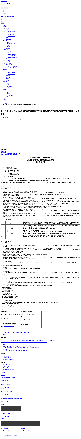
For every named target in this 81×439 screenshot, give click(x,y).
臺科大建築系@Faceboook (8, 369)
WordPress (11, 437)
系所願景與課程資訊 (10, 31)
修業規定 (8, 71)
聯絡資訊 (5, 13)
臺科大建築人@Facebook (8, 367)
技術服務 (8, 87)
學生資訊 (5, 69)
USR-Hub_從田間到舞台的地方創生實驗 (11, 398)
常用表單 (8, 83)
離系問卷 (8, 84)
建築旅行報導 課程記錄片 (13, 54)
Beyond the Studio (5, 384)
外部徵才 (3, 419)
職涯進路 (8, 37)
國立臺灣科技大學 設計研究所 (9, 359)
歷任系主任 (8, 39)
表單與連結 (5, 81)
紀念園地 (8, 48)
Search (2, 20)
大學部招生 (8, 60)
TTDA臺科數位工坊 (7, 356)
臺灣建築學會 (6, 366)
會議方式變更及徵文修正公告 (10, 154)
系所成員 (5, 40)
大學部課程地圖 (11, 34)
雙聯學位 (8, 77)
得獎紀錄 (8, 92)
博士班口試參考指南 (12, 68)
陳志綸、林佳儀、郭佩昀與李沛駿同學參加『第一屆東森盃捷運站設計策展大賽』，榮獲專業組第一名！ (24, 342)
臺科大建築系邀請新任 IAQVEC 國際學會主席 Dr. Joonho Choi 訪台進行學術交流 (21, 347)
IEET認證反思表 (9, 86)
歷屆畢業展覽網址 (7, 364)
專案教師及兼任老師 (10, 43)
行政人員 (8, 45)
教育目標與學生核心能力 (11, 33)
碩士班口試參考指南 (12, 66)
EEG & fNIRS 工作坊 (6, 391)
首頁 (4, 25)
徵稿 (4, 334)
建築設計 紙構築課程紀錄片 (14, 57)
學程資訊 (8, 98)
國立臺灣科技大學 (7, 357)
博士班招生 (8, 63)
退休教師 (8, 46)
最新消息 (5, 89)
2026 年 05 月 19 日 (5, 380)
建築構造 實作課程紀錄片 (13, 55)
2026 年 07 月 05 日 (25, 430)
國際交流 (8, 75)
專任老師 (8, 42)
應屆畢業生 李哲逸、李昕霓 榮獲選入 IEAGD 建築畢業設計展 (17, 346)
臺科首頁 (5, 10)
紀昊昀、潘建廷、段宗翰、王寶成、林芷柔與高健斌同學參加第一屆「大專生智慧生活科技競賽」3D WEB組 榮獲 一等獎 (27, 340)
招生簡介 (8, 58)
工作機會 (8, 80)
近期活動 (8, 96)
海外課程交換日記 (10, 95)
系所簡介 (5, 26)
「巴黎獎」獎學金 (5, 413)
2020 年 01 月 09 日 (5, 117)
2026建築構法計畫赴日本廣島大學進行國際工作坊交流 (15, 350)
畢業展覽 (8, 93)
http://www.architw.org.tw (9, 326)
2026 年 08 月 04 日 (5, 430)
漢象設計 (5, 349)
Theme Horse (8, 436)
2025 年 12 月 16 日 (5, 401)
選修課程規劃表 (11, 72)
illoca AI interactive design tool (8, 377)
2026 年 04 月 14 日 (5, 387)
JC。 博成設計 (6, 344)
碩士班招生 (8, 61)
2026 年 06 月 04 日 (5, 416)
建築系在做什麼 (9, 51)
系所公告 (8, 90)
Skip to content (4, 1)
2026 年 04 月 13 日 (5, 394)
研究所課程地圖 (11, 36)
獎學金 (7, 78)
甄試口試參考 (9, 64)
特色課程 (10, 52)
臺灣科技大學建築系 (7, 16)
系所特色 (8, 30)
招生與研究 (5, 49)
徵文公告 (4, 152)
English (4, 11)
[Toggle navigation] (1, 19)
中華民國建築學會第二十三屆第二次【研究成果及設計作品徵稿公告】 (16, 332)
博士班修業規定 (11, 74)
